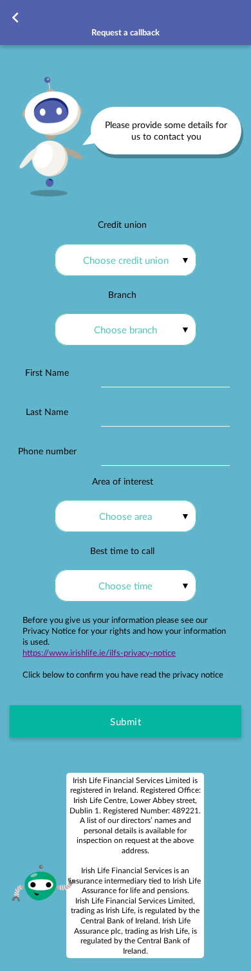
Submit (125, 721)
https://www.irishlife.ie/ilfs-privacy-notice (99, 652)
